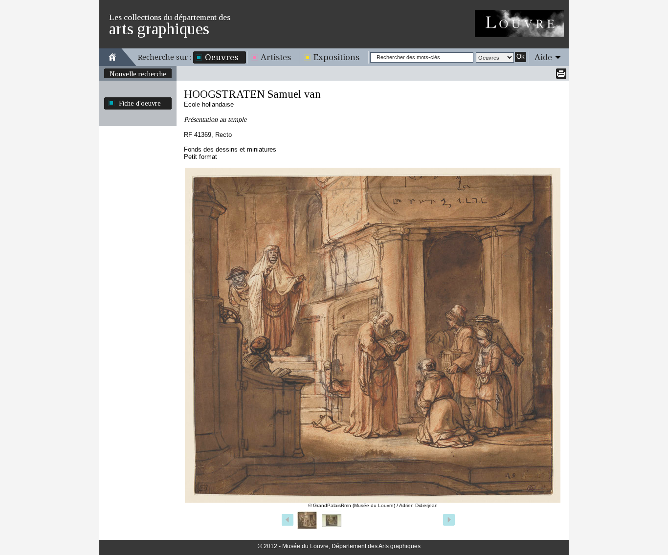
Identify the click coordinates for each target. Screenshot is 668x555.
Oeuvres (221, 57)
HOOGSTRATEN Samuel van (252, 94)
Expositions (336, 57)
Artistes (276, 57)
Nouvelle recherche (138, 74)
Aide (543, 57)
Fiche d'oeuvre (140, 103)
